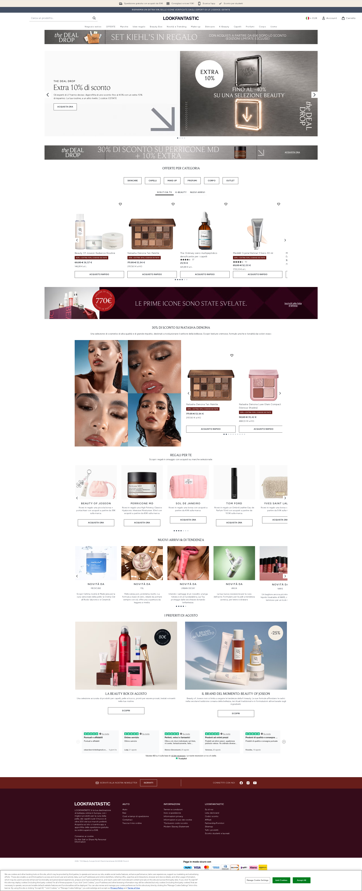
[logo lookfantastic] (181, 18)
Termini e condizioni (173, 809)
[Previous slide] (48, 95)
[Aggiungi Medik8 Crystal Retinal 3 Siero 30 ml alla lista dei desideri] (278, 204)
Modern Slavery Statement (176, 826)
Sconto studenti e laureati (217, 833)
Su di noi (209, 809)
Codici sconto (211, 816)
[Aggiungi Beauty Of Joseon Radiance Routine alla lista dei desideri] (120, 204)
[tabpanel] (181, 240)
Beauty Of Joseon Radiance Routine (95, 253)
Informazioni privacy (173, 816)
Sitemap (209, 826)
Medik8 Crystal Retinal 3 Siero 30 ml (253, 253)
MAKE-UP (172, 180)
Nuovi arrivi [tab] (197, 192)
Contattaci (127, 820)
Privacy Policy (117, 888)
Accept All (301, 880)
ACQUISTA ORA (65, 107)
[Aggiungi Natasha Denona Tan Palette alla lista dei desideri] (173, 204)
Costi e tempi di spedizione (135, 816)
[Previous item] (77, 240)
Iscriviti (148, 783)
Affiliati (208, 820)
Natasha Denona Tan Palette (143, 253)
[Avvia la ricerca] (94, 18)
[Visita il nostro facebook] (241, 782)
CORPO (211, 180)
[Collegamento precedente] (77, 498)
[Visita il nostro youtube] (254, 782)
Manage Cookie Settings (258, 880)
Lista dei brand (212, 813)
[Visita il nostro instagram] (248, 782)
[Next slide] (314, 95)
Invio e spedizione (172, 813)
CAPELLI (153, 180)
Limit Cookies (281, 880)
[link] (329, 18)
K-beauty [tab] (181, 192)
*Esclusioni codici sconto (176, 823)
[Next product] (280, 393)
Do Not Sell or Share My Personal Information (90, 840)
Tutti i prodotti (211, 830)
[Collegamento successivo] (285, 498)
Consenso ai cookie (84, 836)
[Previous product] (188, 393)
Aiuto (124, 809)
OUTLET (230, 180)
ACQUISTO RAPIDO (99, 274)
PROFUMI (192, 180)
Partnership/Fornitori (214, 823)
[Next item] (285, 240)
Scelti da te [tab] (164, 192)
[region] (181, 880)
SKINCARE (132, 180)
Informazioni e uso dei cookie (178, 820)
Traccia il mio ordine (132, 823)
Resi (124, 813)
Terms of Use (133, 888)
